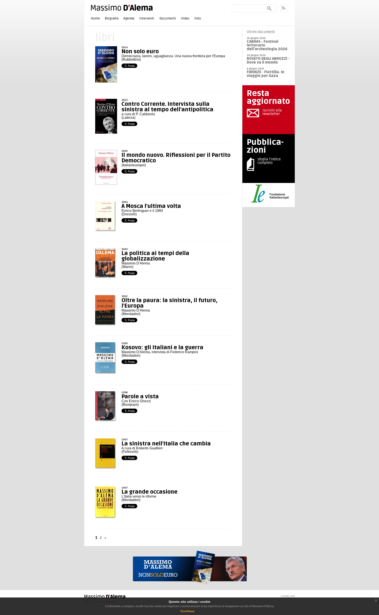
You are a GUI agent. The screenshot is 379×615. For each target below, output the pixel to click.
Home (95, 18)
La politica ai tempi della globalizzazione (155, 256)
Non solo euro (140, 51)
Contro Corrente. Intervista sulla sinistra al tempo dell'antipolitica (167, 107)
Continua (187, 611)
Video (185, 18)
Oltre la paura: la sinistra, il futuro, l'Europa (170, 303)
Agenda (128, 18)
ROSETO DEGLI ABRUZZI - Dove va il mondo (268, 60)
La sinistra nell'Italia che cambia (166, 443)
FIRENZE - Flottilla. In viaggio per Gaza (265, 74)
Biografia (111, 18)
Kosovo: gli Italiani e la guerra (162, 347)
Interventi (146, 18)
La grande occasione (149, 492)
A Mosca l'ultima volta (151, 206)
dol (293, 596)
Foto (197, 18)
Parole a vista (140, 396)
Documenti (167, 18)
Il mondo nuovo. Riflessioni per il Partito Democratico (176, 158)
